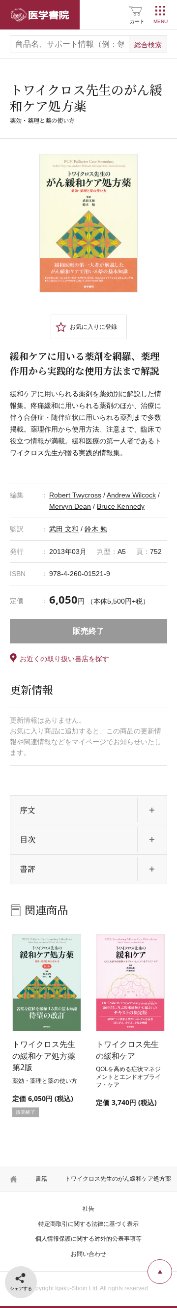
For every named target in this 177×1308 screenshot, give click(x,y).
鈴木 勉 (96, 529)
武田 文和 (64, 529)
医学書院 (40, 14)
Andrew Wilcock (131, 495)
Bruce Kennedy (121, 506)
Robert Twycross (75, 495)
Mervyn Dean (70, 506)
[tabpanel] (88, 223)
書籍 (41, 1178)
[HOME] (14, 1178)
